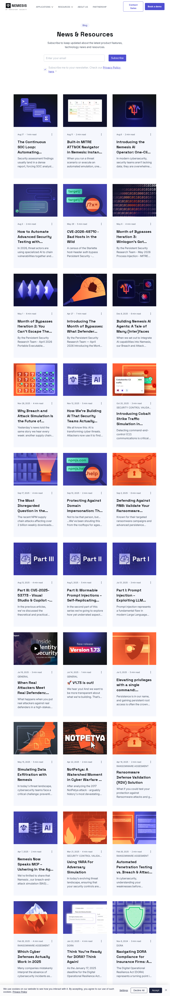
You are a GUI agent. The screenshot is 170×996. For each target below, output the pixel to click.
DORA (70, 945)
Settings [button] (124, 990)
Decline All (138, 990)
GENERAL (23, 676)
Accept (155, 990)
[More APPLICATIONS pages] (52, 7)
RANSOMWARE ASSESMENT (133, 766)
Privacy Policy (20, 992)
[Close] (166, 990)
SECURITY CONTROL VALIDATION (134, 407)
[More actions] (53, 134)
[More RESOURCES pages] (72, 7)
